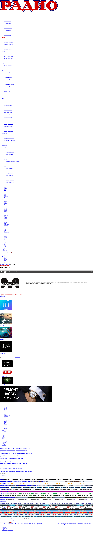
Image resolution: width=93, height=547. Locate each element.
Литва (5, 194)
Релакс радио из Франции (8, 117)
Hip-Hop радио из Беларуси (8, 126)
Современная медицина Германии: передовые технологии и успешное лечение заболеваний (16, 471)
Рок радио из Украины (7, 23)
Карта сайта (4, 527)
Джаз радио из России (9, 168)
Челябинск (5, 242)
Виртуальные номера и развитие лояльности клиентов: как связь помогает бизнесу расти (19, 505)
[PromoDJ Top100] (7, 375)
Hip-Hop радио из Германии (8, 128)
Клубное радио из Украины (8, 42)
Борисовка (5, 207)
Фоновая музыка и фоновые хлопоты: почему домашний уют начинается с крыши (13, 450)
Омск (4, 228)
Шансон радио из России (8, 65)
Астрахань (5, 203)
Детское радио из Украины (10, 182)
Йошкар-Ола (6, 213)
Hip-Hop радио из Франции (8, 131)
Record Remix (3, 312)
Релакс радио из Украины (8, 112)
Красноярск (6, 413)
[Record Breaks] (7, 383)
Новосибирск (6, 225)
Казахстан (3, 437)
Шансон (3, 63)
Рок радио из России (7, 21)
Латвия (5, 193)
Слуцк (5, 234)
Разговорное (4, 133)
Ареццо (5, 202)
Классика (5, 159)
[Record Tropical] (6, 323)
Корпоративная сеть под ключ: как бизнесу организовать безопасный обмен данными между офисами (17, 466)
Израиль (5, 189)
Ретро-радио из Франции (8, 105)
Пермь (5, 230)
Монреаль (5, 222)
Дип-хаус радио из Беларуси (8, 58)
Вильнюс (5, 208)
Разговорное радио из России (9, 135)
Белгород (5, 408)
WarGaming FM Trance (5, 489)
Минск (5, 221)
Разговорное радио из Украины (9, 138)
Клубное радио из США (8, 49)
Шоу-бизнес (5, 248)
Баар (4, 204)
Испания (5, 190)
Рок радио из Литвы (7, 30)
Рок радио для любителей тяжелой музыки (39, 524)
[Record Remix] (6, 310)
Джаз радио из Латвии (9, 173)
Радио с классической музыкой (57, 523)
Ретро (3, 98)
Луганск (5, 220)
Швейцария (4, 445)
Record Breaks (4, 384)
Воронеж (5, 211)
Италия (3, 436)
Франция (3, 444)
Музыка (35, 523)
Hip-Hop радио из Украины (8, 124)
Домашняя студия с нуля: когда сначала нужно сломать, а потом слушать (12, 456)
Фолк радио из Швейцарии (10, 156)
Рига (4, 231)
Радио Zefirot (3, 483)
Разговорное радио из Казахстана (9, 140)
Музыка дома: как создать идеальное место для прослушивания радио (11, 451)
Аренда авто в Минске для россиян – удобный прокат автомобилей (11, 468)
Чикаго (5, 243)
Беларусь (5, 185)
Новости (3, 244)
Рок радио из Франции (7, 35)
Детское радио (2, 523)
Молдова (5, 195)
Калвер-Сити (6, 215)
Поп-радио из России (7, 91)
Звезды (5, 245)
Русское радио (3, 514)
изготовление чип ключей (7, 518)
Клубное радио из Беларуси (8, 44)
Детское (5, 177)
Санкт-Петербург (7, 420)
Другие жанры (4, 145)
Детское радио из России (10, 180)
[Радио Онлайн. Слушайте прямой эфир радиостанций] (29, 12)
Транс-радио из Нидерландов (9, 84)
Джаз (5, 166)
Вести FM (2, 503)
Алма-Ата (5, 200)
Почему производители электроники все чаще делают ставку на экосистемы (13, 463)
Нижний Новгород (6, 224)
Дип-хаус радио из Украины (8, 56)
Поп (2, 89)
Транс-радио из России (7, 72)
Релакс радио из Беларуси (8, 114)
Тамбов (5, 422)
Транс (3, 70)
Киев (4, 216)
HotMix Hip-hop (3, 507)
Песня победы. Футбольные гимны (7, 497)
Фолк (5, 147)
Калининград (6, 214)
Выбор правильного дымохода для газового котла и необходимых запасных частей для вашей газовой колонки (23, 481)
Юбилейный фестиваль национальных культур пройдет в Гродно (11, 458)
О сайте (3, 249)
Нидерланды (6, 196)
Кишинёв (5, 217)
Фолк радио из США (9, 154)
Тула (4, 238)
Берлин (5, 206)
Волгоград (5, 210)
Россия (5, 186)
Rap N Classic (3, 512)
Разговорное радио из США (8, 142)
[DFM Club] (6, 337)
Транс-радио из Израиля (8, 79)
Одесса (5, 227)
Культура (5, 246)
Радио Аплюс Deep (4, 491)
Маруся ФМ (4, 474)
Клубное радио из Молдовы (8, 46)
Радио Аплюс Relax (4, 493)
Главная (1, 264)
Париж (5, 229)
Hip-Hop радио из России (8, 121)
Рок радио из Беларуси (7, 25)
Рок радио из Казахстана (8, 28)
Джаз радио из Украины (10, 170)
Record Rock (2, 479)
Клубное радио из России (8, 39)
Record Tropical (3, 325)
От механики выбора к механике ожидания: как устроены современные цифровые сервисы (15, 448)
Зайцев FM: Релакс (4, 510)
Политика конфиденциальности (7, 530)
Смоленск (5, 235)
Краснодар (5, 218)
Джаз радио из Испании (10, 175)
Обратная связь (4, 250)
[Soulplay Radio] (6, 351)
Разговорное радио (88, 523)
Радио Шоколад (3, 501)
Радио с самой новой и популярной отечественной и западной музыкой (73, 523)
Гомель (5, 431)
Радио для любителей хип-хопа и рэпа (47, 523)
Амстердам (5, 201)
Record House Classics (4, 487)
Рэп (2, 119)
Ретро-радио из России (7, 100)
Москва (5, 223)
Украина (5, 187)
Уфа (4, 239)
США (4, 197)
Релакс (3, 107)
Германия (5, 188)
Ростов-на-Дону (6, 232)
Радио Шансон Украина (5, 495)
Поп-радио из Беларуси (8, 93)
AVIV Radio (4, 475)
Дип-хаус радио (10, 523)
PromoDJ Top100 (4, 376)
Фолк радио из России (9, 149)
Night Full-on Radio (4, 516)
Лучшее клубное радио (6, 264)
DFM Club (2, 339)
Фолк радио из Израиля (10, 152)
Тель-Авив (5, 237)
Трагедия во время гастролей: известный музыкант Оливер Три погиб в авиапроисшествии (16, 453)
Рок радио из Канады (7, 32)
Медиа (31, 523)
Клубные (3, 37)
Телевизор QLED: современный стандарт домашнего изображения (11, 461)
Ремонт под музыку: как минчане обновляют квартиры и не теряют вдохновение (13, 455)
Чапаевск (5, 241)
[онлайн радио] (16, 271)
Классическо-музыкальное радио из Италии (13, 163)
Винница (5, 209)
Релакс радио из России (8, 110)
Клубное (2, 294)
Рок (2, 18)
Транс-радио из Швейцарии (8, 86)
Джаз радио (6, 523)
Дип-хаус (3, 51)
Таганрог (5, 236)
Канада (5, 192)
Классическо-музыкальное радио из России (13, 161)
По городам (4, 199)
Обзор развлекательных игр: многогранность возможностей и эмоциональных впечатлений (19, 485)
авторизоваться (17, 357)
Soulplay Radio (3, 353)
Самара (5, 419)
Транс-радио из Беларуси (8, 77)
